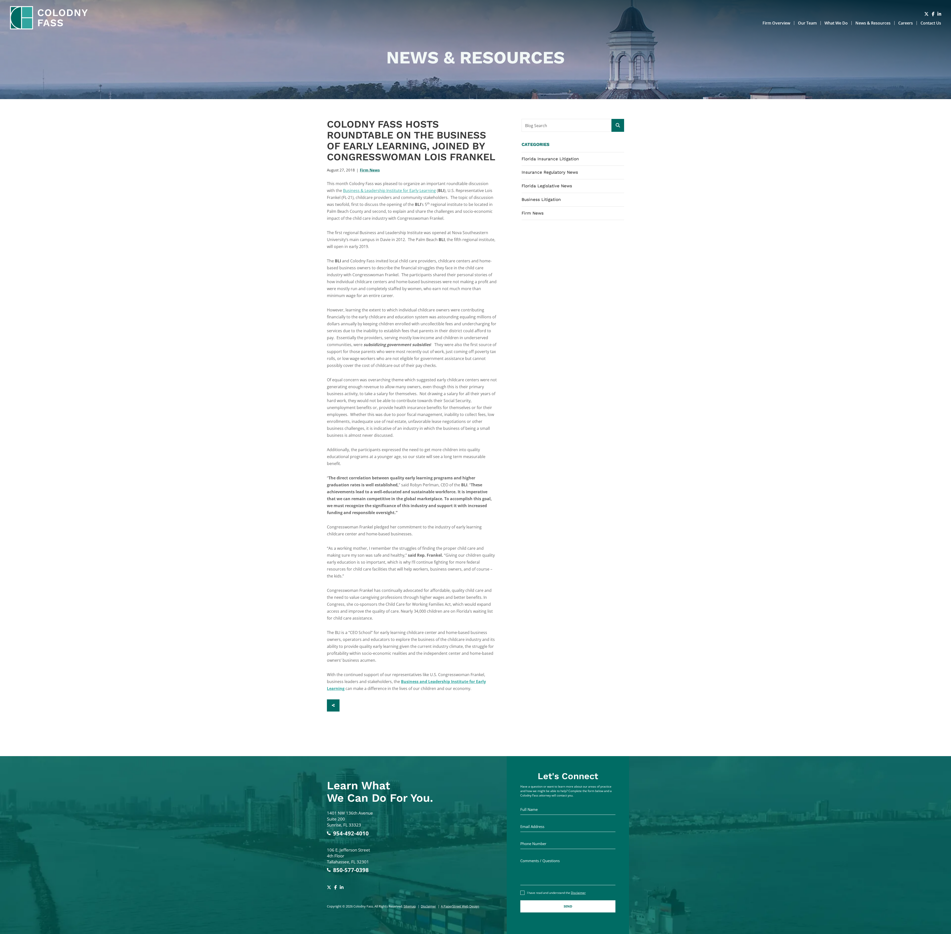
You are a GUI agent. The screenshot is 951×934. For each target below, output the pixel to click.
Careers (905, 23)
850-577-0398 (351, 870)
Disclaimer (428, 906)
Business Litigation (541, 199)
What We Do (836, 23)
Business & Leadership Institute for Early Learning (389, 190)
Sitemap (410, 906)
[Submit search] (617, 125)
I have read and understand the (556, 893)
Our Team (807, 23)
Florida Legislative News (547, 185)
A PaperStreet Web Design (460, 906)
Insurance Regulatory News (550, 172)
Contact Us (931, 23)
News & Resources (873, 23)
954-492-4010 (351, 833)
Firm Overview (776, 23)
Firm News (370, 169)
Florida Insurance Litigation (550, 158)
